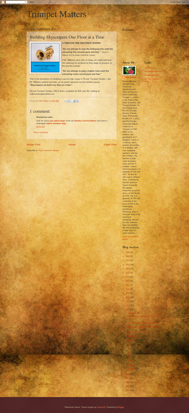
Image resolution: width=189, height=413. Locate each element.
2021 (128, 269)
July (130, 344)
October (131, 332)
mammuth (101, 407)
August (131, 340)
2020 (128, 273)
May (130, 352)
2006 (128, 390)
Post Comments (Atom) (49, 150)
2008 (128, 382)
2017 (128, 285)
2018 (128, 281)
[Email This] (66, 101)
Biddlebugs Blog (152, 75)
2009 (128, 378)
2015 (128, 293)
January (131, 369)
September (133, 336)
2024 (128, 256)
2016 (128, 289)
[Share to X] (71, 101)
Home (72, 144)
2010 (128, 374)
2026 (128, 252)
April (130, 356)
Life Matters (150, 68)
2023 (128, 260)
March (131, 361)
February (132, 365)
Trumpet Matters (56, 13)
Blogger (120, 407)
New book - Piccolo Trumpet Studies (143, 327)
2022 (128, 265)
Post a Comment (40, 132)
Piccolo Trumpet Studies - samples (142, 323)
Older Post (110, 144)
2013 (128, 301)
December (132, 313)
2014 (128, 297)
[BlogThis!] (69, 101)
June (130, 348)
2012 (128, 305)
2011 (128, 309)
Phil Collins (131, 77)
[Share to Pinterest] (77, 101)
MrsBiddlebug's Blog (153, 71)
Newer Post (33, 144)
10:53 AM (40, 127)
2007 (128, 386)
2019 (128, 277)
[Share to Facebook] (74, 101)
